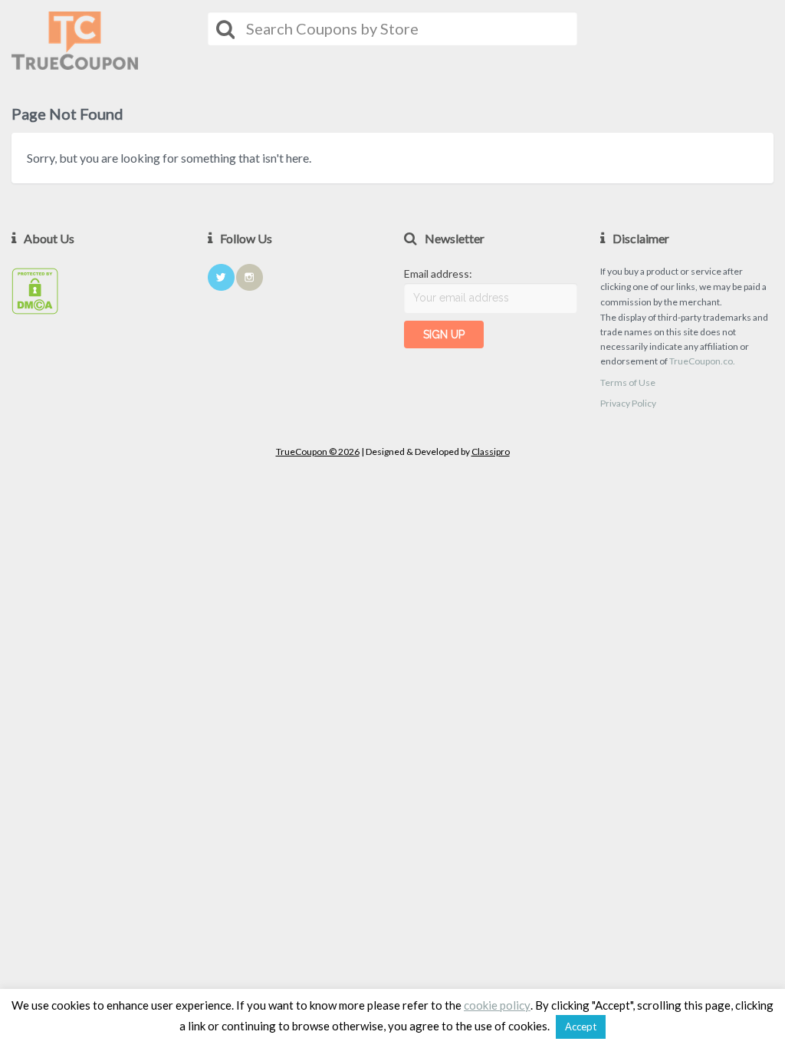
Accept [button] (580, 1026)
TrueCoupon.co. (702, 361)
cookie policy (497, 1005)
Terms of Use (627, 382)
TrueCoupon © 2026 (318, 451)
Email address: (438, 273)
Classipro (490, 451)
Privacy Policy (628, 403)
